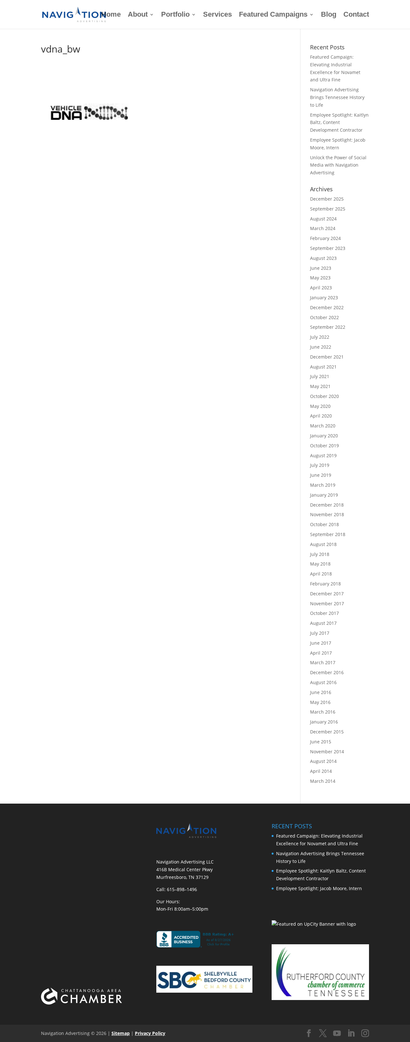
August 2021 (323, 367)
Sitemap (120, 1033)
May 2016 (320, 702)
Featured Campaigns (273, 15)
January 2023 (324, 297)
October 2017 (324, 613)
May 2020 (320, 406)
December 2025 (327, 199)
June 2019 (320, 475)
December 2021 (327, 357)
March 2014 (322, 781)
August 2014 (323, 761)
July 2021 (319, 376)
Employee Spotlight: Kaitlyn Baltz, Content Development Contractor (339, 122)
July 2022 (319, 337)
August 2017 (323, 623)
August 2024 (323, 219)
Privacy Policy (150, 1033)
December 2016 (327, 672)
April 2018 (321, 574)
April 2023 (321, 288)
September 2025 (327, 209)
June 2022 (320, 347)
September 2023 (327, 248)
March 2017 (322, 662)
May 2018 (320, 564)
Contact (356, 15)
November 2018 (327, 514)
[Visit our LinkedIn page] (351, 1034)
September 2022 (327, 327)
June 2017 (320, 643)
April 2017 (321, 653)
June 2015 (320, 742)
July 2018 (319, 554)
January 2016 (324, 722)
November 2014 (327, 751)
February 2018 (325, 584)
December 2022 (327, 307)
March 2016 (322, 712)
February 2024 (325, 238)
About (138, 15)
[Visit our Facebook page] (309, 1034)
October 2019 (324, 445)
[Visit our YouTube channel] (337, 1034)
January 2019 (324, 495)
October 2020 (324, 396)
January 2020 (324, 436)
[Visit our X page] (323, 1034)
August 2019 (323, 455)
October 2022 (324, 317)
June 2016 (320, 692)
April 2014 (321, 771)
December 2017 (327, 594)
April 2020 (321, 416)
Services (217, 15)
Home (111, 15)
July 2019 (319, 465)
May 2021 (320, 386)
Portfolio (175, 15)
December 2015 (327, 732)
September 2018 (327, 534)
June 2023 (320, 268)
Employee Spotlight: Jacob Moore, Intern (319, 888)
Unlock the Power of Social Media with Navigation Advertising (338, 165)
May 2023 (320, 278)
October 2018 (324, 524)
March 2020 (322, 426)
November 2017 (327, 603)
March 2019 (322, 485)
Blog (328, 15)
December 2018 (327, 505)
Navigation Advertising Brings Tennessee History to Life (337, 97)
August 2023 (323, 258)
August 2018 (323, 544)
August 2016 (323, 682)
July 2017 (319, 633)
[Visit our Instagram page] (365, 1034)
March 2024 (322, 228)
